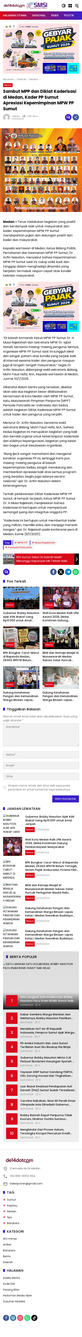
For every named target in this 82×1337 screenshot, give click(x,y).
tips (9, 1217)
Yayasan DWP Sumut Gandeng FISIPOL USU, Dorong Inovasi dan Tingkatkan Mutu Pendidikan (46, 1074)
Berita (7, 1256)
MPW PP (22, 542)
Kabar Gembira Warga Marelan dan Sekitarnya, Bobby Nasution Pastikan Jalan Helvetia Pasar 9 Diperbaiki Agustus (45, 1016)
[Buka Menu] (70, 5)
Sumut (11, 1200)
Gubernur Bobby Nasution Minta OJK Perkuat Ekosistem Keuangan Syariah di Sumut (47, 1059)
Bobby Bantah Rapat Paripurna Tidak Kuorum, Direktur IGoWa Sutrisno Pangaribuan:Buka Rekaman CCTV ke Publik (46, 1117)
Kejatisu (12, 1205)
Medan (8, 85)
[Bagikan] (75, 117)
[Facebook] (53, 572)
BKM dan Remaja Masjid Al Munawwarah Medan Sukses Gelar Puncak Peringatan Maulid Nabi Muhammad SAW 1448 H (61, 656)
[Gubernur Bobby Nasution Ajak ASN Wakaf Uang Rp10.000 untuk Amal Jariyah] (21, 598)
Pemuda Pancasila (20, 547)
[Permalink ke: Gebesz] (7, 117)
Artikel (7, 1244)
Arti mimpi (10, 1239)
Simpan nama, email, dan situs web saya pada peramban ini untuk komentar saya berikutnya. (39, 787)
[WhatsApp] (75, 572)
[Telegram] (68, 572)
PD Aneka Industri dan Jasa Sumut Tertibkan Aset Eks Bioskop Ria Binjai (45, 1045)
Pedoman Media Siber (17, 1295)
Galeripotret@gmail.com (26, 1183)
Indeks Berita (11, 1278)
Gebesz (16, 116)
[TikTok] (34, 1318)
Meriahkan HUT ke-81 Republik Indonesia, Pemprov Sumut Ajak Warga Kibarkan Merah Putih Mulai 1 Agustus (47, 1030)
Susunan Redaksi (14, 1301)
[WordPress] (13, 1318)
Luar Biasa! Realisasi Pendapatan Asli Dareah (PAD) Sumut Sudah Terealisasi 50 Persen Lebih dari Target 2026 (47, 1088)
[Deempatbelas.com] (30, 5)
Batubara (13, 1223)
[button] (63, 5)
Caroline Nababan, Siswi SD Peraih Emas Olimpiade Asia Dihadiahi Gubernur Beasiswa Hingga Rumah (48, 1102)
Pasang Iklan (11, 1290)
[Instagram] (20, 1318)
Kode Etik (9, 1284)
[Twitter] (61, 572)
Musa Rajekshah (45, 542)
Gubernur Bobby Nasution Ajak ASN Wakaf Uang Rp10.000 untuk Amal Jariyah (21, 616)
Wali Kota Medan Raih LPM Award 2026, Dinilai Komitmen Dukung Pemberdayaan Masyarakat (61, 616)
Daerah (8, 1262)
